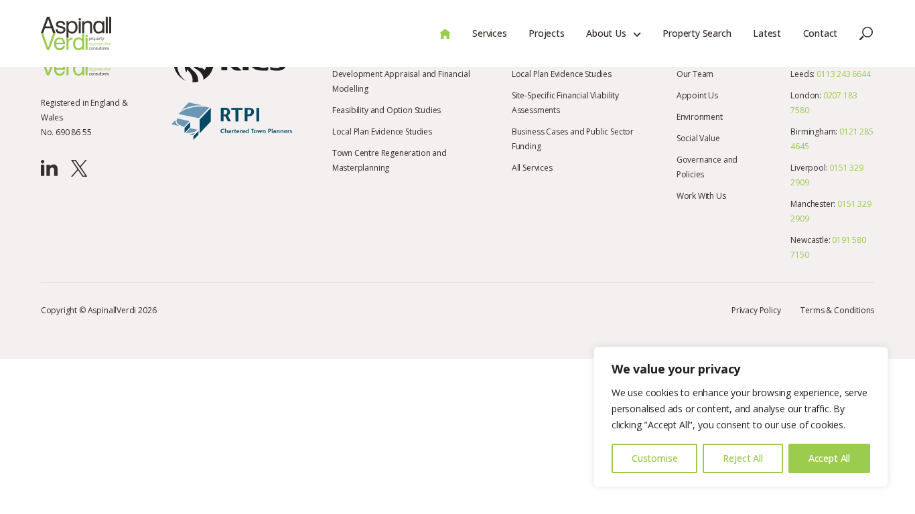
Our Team (695, 74)
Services (489, 33)
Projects (547, 33)
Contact (820, 33)
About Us (606, 33)
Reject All (742, 458)
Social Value (698, 138)
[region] (740, 417)
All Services (532, 167)
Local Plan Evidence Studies (382, 131)
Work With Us (701, 195)
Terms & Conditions (837, 310)
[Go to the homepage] (76, 33)
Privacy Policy (755, 310)
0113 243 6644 (844, 74)
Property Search (696, 33)
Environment (700, 116)
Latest (767, 33)
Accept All (829, 458)
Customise (654, 458)
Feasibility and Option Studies (386, 110)
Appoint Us (697, 95)
